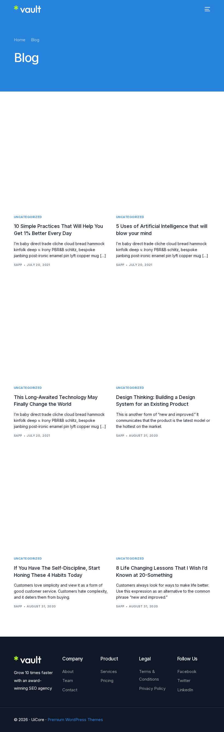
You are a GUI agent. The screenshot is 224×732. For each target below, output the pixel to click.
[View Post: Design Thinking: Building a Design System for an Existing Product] (163, 330)
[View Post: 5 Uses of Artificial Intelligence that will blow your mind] (163, 159)
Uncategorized (28, 217)
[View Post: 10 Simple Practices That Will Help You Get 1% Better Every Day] (61, 159)
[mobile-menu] (206, 9)
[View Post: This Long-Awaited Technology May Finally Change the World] (61, 330)
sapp (18, 265)
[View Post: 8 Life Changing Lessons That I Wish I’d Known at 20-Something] (163, 501)
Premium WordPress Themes (75, 719)
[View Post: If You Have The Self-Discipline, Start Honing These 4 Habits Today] (61, 501)
